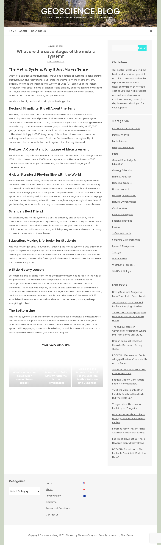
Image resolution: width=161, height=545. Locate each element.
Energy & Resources (123, 147)
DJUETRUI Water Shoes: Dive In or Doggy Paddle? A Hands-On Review (128, 418)
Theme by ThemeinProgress (81, 535)
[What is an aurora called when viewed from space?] (24, 371)
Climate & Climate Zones (126, 128)
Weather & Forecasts (124, 264)
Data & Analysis (120, 134)
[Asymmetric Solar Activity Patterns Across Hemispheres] (55, 371)
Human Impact (120, 189)
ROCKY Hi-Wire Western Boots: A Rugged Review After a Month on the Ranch (129, 359)
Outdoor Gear (120, 208)
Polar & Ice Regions (122, 214)
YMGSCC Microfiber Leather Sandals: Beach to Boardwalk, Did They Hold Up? (128, 393)
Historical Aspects (122, 183)
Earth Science (119, 141)
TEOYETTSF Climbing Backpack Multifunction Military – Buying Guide (129, 316)
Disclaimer (51, 502)
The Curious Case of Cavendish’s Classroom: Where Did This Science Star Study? (129, 330)
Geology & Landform (123, 170)
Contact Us (38, 31)
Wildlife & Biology (121, 271)
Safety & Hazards (121, 233)
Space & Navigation (55, 61)
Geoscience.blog (80, 12)
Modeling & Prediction (124, 195)
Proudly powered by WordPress (116, 535)
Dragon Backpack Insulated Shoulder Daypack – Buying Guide (127, 344)
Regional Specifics (122, 220)
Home (12, 31)
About (23, 31)
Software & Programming (126, 239)
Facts (115, 153)
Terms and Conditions (58, 508)
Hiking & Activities (121, 176)
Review (116, 227)
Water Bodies (119, 258)
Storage (116, 252)
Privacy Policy (53, 495)
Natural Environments (124, 201)
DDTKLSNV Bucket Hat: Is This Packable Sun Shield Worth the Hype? (129, 453)
